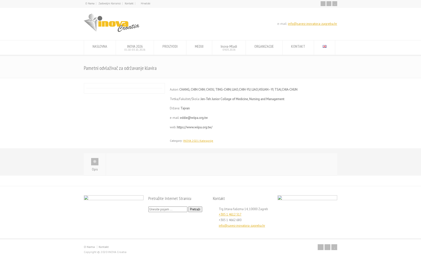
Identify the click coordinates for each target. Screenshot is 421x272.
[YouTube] (334, 3)
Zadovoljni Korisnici (109, 3)
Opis (95, 169)
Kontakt (129, 3)
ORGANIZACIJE (264, 46)
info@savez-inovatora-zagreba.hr (312, 23)
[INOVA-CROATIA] (111, 31)
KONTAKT (298, 46)
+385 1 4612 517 (230, 214)
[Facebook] (323, 3)
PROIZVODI (170, 46)
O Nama (90, 3)
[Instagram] (328, 3)
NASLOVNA (100, 46)
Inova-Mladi (229, 47)
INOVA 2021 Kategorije (198, 140)
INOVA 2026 (134, 47)
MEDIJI (199, 46)
